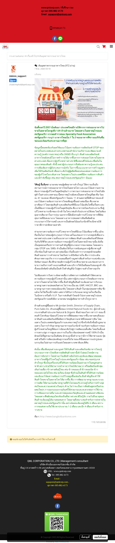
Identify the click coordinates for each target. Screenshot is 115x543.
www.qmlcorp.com (62, 471)
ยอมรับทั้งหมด (100, 537)
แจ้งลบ (37, 74)
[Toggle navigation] (111, 47)
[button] (97, 46)
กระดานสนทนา (17, 56)
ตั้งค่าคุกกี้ (85, 537)
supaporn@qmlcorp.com (60, 14)
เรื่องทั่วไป (32, 56)
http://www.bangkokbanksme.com (58, 416)
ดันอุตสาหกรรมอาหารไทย (52, 56)
